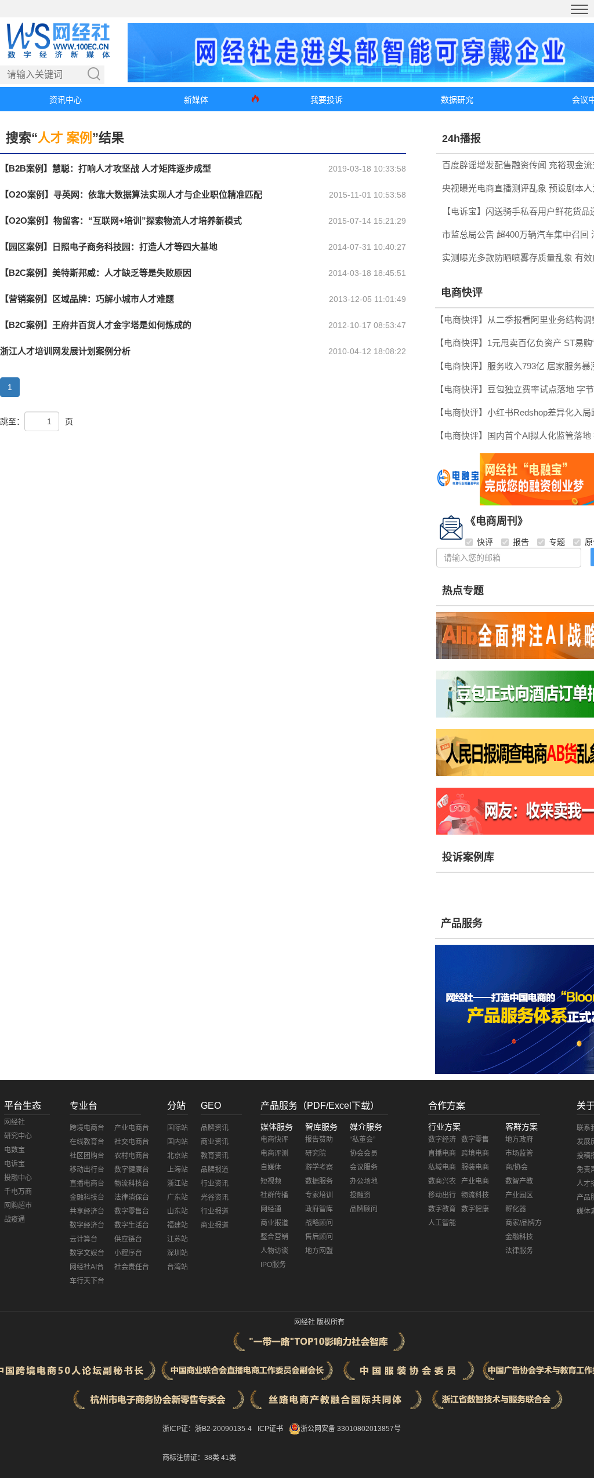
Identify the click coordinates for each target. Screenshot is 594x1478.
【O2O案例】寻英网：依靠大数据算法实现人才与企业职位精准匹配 (131, 194)
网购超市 (18, 1206)
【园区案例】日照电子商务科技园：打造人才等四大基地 (109, 247)
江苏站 (177, 1239)
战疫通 (14, 1219)
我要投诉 (326, 99)
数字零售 (475, 1139)
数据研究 (457, 99)
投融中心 (18, 1178)
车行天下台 (87, 1281)
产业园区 (519, 1195)
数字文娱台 (87, 1253)
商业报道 (215, 1225)
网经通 (270, 1209)
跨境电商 (475, 1153)
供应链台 (128, 1239)
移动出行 (442, 1195)
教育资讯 (215, 1156)
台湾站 (177, 1267)
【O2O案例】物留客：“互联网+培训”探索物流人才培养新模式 (121, 220)
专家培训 (319, 1195)
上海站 (177, 1170)
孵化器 (515, 1209)
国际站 (177, 1128)
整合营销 (274, 1237)
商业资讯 (215, 1142)
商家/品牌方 (523, 1223)
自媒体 (270, 1167)
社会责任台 (131, 1267)
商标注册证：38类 (191, 1458)
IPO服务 (273, 1265)
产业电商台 (131, 1128)
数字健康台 (131, 1170)
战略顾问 (319, 1223)
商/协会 (516, 1167)
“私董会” (362, 1139)
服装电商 (475, 1167)
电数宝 (14, 1150)
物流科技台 (131, 1184)
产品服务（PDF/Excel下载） (319, 1106)
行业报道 (215, 1211)
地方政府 (519, 1139)
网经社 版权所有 (319, 1322)
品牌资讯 (215, 1128)
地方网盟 (319, 1251)
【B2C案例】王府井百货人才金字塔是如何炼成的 (95, 325)
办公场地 (364, 1181)
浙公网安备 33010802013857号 (350, 1429)
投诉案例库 (468, 857)
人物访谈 (274, 1251)
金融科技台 (87, 1197)
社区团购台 (87, 1156)
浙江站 (177, 1184)
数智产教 (519, 1181)
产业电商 (475, 1181)
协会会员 (364, 1153)
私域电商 (442, 1167)
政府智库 (319, 1209)
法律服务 (519, 1251)
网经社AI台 (87, 1267)
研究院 (315, 1153)
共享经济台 (87, 1211)
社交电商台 (131, 1142)
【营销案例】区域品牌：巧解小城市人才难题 (87, 299)
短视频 (270, 1181)
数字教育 (442, 1209)
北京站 (177, 1156)
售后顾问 (319, 1237)
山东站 (177, 1211)
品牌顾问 (364, 1209)
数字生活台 (131, 1225)
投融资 (360, 1195)
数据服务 (319, 1181)
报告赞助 (319, 1139)
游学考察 (319, 1167)
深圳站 (177, 1253)
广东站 (177, 1197)
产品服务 (462, 923)
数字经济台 (87, 1225)
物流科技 (475, 1195)
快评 (485, 542)
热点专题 (463, 590)
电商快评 (462, 292)
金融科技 (519, 1237)
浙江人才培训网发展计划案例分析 (65, 351)
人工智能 (442, 1223)
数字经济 (442, 1139)
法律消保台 (131, 1197)
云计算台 (83, 1239)
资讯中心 (65, 99)
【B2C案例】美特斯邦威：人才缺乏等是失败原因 (95, 273)
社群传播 (274, 1195)
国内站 (177, 1142)
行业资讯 (215, 1184)
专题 (557, 542)
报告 (521, 542)
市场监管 (519, 1153)
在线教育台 (87, 1142)
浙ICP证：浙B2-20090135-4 (207, 1429)
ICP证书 (270, 1429)
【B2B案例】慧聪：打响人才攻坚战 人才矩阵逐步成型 (105, 168)
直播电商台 (87, 1184)
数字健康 (475, 1209)
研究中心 (18, 1136)
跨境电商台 (87, 1128)
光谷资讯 (215, 1197)
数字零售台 (131, 1211)
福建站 (177, 1225)
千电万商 (18, 1192)
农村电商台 (131, 1156)
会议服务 (364, 1167)
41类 (228, 1458)
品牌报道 (215, 1170)
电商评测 (274, 1153)
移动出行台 (87, 1170)
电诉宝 (14, 1164)
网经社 (14, 1122)
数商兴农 (442, 1181)
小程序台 (128, 1253)
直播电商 (442, 1153)
